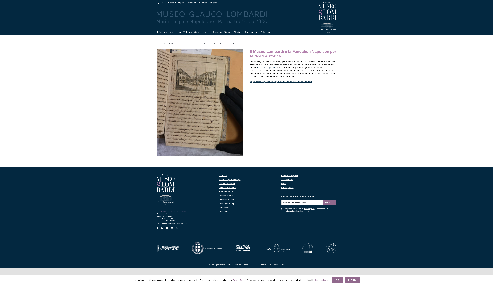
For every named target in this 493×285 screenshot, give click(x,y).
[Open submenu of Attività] (241, 32)
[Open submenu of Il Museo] (166, 32)
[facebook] (158, 228)
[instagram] (162, 228)
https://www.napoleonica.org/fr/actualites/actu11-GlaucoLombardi (281, 82)
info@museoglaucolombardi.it (174, 223)
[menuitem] (213, 2)
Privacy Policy (239, 280)
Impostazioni (321, 280)
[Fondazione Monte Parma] (168, 245)
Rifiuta (352, 280)
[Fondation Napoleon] (277, 245)
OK (337, 280)
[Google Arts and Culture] (172, 228)
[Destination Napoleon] (307, 244)
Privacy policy (309, 209)
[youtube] (167, 228)
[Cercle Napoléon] (331, 244)
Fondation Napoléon (266, 67)
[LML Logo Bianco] (243, 244)
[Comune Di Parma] (207, 243)
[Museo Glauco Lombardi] (327, 3)
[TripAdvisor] (177, 228)
